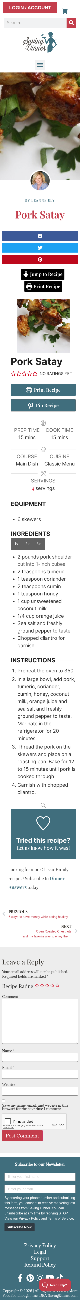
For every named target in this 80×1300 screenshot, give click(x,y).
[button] (40, 65)
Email (8, 1067)
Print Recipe (46, 286)
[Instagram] (40, 1278)
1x (16, 543)
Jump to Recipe (46, 274)
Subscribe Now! (19, 1227)
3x (39, 543)
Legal (40, 1252)
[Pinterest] (30, 1278)
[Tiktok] (60, 1278)
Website (8, 1084)
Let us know (29, 848)
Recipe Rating (17, 986)
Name (8, 1051)
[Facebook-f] (20, 1278)
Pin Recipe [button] (47, 405)
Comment (11, 996)
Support (40, 1258)
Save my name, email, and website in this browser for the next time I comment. (35, 1107)
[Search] (71, 23)
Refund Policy (40, 1264)
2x (27, 543)
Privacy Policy (29, 1218)
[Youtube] (50, 1278)
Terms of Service (60, 1218)
